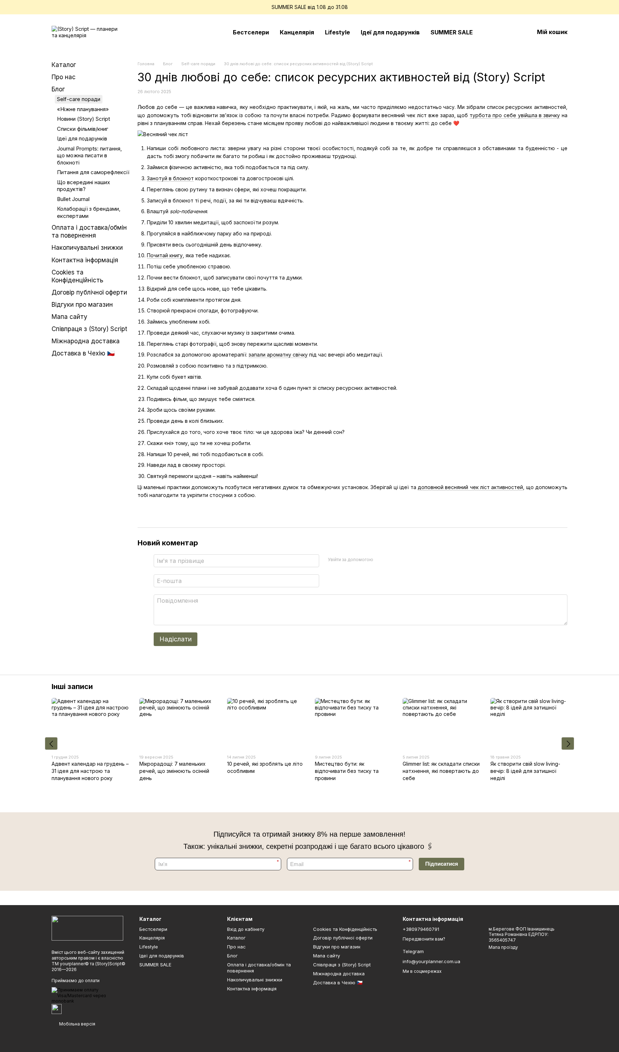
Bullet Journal (73, 199)
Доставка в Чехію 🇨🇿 (83, 353)
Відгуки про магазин (82, 304)
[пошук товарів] (491, 32)
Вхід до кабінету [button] (245, 929)
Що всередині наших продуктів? (83, 186)
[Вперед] (567, 743)
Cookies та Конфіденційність (345, 929)
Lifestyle (337, 32)
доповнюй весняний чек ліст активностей (470, 487)
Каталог (64, 64)
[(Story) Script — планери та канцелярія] (87, 928)
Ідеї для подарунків (390, 32)
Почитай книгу (165, 255)
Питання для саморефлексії (93, 172)
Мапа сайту (69, 316)
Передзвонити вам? (424, 939)
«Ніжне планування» (83, 109)
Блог (58, 89)
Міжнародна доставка (86, 341)
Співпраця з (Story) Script (89, 329)
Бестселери (251, 32)
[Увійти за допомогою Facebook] (381, 559)
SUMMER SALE (452, 32)
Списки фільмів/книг (82, 128)
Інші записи (72, 686)
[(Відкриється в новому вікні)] (57, 1008)
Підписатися (441, 864)
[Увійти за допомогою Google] (392, 559)
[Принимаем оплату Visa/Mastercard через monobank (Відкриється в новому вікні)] (90, 995)
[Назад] (51, 743)
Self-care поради (78, 99)
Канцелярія (297, 32)
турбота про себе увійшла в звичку (515, 115)
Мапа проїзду (503, 947)
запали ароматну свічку (278, 355)
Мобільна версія (76, 1024)
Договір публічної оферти (89, 292)
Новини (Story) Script (83, 118)
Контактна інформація (85, 260)
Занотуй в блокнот (170, 178)
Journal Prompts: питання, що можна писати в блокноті (89, 155)
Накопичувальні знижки (87, 247)
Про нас (64, 77)
